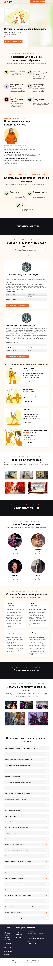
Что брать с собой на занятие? (11, 833)
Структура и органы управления (9, 944)
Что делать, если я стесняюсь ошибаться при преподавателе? (18, 793)
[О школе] (17, 18)
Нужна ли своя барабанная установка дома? (14, 753)
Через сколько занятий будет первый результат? (15, 804)
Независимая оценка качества (8, 951)
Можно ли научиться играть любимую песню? (15, 810)
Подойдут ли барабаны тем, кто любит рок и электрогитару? (18, 861)
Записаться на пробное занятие (13, 41)
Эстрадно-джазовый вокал (20, 940)
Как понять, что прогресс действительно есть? (15, 912)
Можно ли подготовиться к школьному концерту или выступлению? (19, 838)
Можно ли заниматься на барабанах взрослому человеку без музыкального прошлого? (23, 787)
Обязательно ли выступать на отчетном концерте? (16, 844)
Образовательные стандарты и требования (8, 934)
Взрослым (24, 255)
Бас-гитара (18, 937)
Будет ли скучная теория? (10, 816)
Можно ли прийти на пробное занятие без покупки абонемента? (19, 906)
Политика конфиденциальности (22, 962)
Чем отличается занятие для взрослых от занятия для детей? (18, 782)
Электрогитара (19, 932)
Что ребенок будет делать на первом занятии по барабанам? (18, 759)
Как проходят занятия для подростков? (13, 872)
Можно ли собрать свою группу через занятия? (15, 855)
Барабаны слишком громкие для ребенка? (14, 770)
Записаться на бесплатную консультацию (17, 305)
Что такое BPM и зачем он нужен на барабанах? (15, 821)
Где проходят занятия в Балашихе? (13, 889)
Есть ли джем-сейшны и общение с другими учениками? (17, 850)
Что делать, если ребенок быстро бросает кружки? (16, 878)
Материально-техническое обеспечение (7, 939)
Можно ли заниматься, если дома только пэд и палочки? (17, 827)
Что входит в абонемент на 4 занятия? (13, 776)
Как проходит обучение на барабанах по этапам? (16, 799)
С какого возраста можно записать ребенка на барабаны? (17, 765)
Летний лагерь (7, 947)
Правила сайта (34, 962)
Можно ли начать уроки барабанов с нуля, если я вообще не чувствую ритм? (21, 748)
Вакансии (6, 954)
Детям (29, 255)
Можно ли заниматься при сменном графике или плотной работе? (19, 884)
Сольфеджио (19, 934)
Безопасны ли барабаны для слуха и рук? (14, 918)
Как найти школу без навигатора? (12, 901)
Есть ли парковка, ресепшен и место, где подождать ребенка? (18, 895)
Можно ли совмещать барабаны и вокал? (14, 867)
